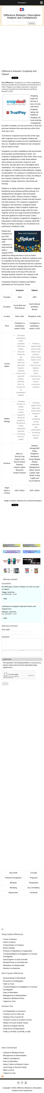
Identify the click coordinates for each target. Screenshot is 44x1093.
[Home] (22, 11)
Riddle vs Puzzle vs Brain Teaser (15, 1023)
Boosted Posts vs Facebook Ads (15, 962)
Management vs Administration (14, 995)
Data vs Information (10, 992)
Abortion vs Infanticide (11, 968)
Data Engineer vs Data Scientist (15, 959)
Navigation (22, 3)
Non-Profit (13, 873)
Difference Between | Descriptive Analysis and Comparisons (22, 16)
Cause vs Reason (10, 939)
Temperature (33, 883)
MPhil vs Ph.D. (8, 1070)
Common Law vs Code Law (13, 1014)
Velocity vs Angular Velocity (13, 1026)
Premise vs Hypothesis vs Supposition (17, 951)
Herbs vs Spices (9, 942)
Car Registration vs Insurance (14, 1011)
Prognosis (33, 878)
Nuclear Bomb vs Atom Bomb (14, 978)
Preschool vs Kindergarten (13, 981)
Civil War (33, 873)
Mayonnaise (13, 892)
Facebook (33, 892)
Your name (6, 629)
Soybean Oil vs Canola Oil (13, 1017)
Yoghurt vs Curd (9, 1001)
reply (5, 598)
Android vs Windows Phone (13, 998)
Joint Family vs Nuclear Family (14, 1067)
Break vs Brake (9, 948)
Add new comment (10, 579)
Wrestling (13, 888)
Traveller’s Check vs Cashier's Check (17, 1020)
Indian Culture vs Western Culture (16, 1064)
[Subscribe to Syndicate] (2, 1077)
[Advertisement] (22, 48)
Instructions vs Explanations (13, 1029)
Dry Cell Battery (34, 888)
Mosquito (13, 883)
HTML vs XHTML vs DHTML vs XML (17, 1032)
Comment (6, 637)
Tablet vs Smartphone (11, 1058)
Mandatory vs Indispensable (13, 965)
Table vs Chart (8, 984)
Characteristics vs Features (13, 945)
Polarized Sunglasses (13, 878)
